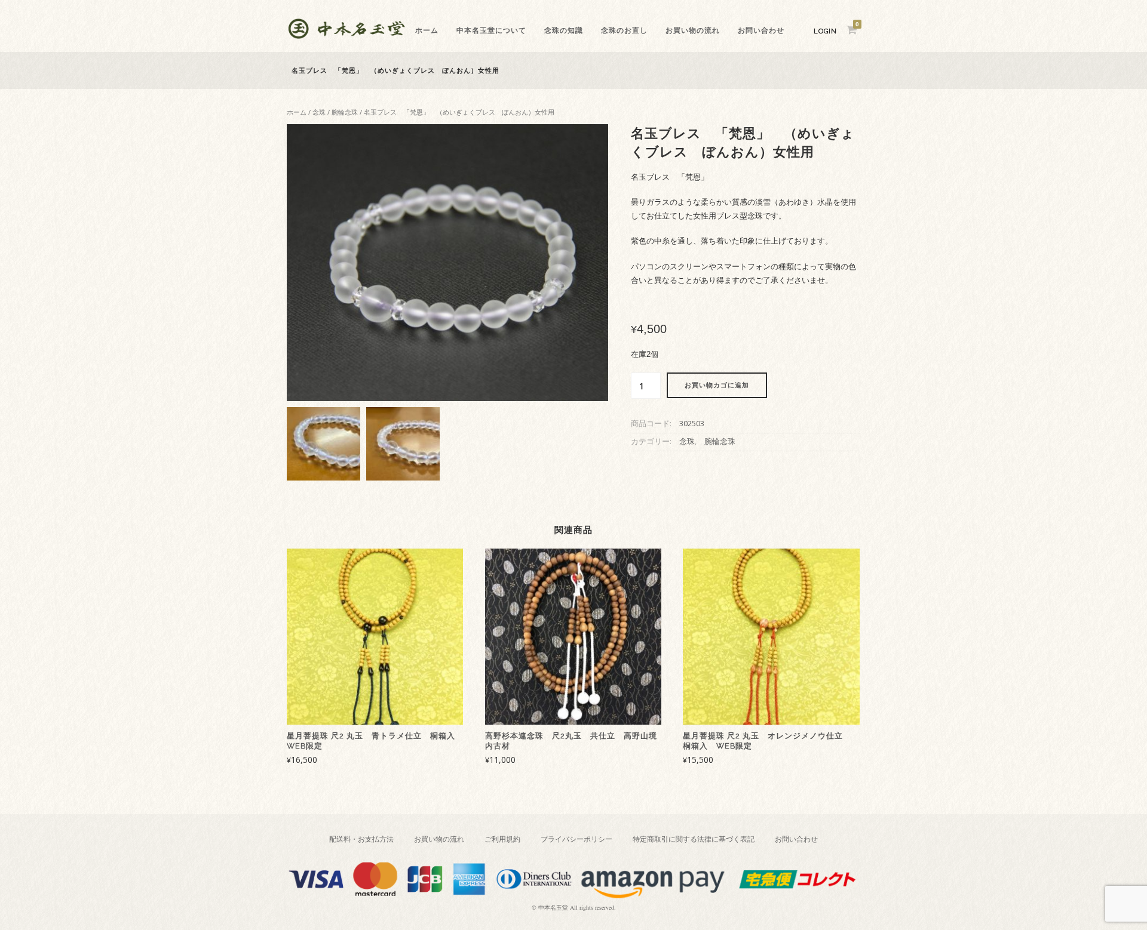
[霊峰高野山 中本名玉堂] (346, 35)
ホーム (426, 30)
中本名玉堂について (491, 30)
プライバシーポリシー (576, 839)
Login (825, 31)
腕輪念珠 (345, 111)
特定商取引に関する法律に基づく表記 (694, 839)
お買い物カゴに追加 (717, 385)
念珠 (319, 111)
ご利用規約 (502, 839)
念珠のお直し (624, 30)
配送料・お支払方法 (361, 839)
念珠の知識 (563, 30)
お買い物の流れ (692, 30)
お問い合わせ (761, 30)
